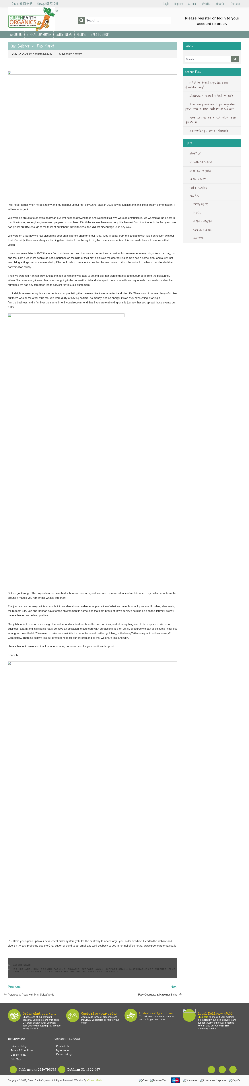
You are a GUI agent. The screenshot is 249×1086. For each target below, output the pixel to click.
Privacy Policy (19, 1046)
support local (93, 969)
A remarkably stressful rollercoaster (210, 130)
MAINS (197, 212)
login (221, 18)
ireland (25, 969)
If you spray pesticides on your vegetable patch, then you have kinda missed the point (210, 106)
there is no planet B (103, 971)
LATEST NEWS (64, 34)
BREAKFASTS (200, 204)
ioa (15, 969)
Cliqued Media (94, 1080)
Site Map (16, 1059)
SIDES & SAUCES (202, 221)
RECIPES (82, 34)
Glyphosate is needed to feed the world (211, 95)
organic (74, 969)
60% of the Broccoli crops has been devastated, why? (207, 85)
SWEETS (198, 238)
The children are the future (64, 971)
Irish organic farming (49, 969)
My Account (62, 1050)
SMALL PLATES (202, 230)
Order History (64, 1054)
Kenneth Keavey (42, 53)
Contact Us (62, 1046)
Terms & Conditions (22, 1050)
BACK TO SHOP (100, 34)
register (204, 18)
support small (116, 969)
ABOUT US (16, 34)
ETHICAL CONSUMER (39, 34)
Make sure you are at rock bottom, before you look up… (211, 120)
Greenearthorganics (200, 170)
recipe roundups (198, 187)
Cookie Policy (18, 1054)
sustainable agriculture (148, 969)
